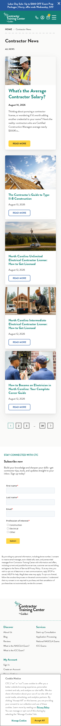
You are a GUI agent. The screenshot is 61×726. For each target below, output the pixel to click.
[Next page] (50, 425)
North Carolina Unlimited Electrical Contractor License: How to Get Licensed (28, 260)
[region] (30, 700)
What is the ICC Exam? (13, 650)
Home (8, 29)
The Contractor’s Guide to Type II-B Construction (29, 196)
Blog (5, 636)
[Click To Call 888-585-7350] (37, 17)
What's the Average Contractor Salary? (27, 93)
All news (9, 49)
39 (42, 426)
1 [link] (10, 426)
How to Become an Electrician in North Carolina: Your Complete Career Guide (30, 389)
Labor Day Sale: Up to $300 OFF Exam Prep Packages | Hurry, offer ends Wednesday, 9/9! (30, 5)
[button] (54, 17)
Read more (19, 143)
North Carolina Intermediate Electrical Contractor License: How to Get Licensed (28, 324)
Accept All (40, 720)
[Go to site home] (31, 607)
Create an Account (11, 669)
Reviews (7, 641)
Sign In (6, 665)
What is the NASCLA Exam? (16, 646)
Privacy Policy (43, 707)
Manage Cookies (19, 720)
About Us (7, 632)
